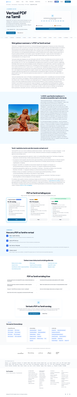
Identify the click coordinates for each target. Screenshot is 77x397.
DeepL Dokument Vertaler (32, 375)
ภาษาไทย (34, 365)
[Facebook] (68, 394)
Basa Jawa (17, 364)
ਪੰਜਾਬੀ (51, 364)
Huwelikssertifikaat (33, 332)
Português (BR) (57, 364)
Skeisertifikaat (41, 379)
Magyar (69, 362)
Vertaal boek (60, 338)
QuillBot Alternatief (31, 383)
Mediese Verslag (42, 374)
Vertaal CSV (61, 340)
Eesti (45, 362)
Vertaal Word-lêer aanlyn (52, 263)
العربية (10, 362)
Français (54, 362)
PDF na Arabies (10, 332)
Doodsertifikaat (41, 380)
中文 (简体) (60, 365)
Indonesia (6, 364)
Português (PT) (63, 364)
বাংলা (22, 362)
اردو (52, 365)
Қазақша (20, 364)
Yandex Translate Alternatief (32, 376)
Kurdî (27, 364)
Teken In (61, 1)
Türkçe (45, 365)
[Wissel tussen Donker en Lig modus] (46, 2)
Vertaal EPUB (54, 338)
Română (68, 364)
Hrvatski (65, 362)
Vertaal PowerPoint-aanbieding (35, 265)
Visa (45, 338)
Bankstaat (41, 385)
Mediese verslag (40, 338)
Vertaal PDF (54, 330)
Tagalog (42, 365)
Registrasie (68, 1)
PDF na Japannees (18, 336)
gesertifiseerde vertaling (54, 180)
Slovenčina (10, 365)
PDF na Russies (10, 336)
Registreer (11, 237)
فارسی (48, 362)
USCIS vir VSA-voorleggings (26, 185)
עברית (60, 362)
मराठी (32, 364)
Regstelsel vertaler (51, 266)
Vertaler (17, 1)
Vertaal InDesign (54, 340)
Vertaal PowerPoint (62, 336)
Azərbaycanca (14, 362)
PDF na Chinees (17, 332)
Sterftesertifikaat (32, 334)
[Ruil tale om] (52, 26)
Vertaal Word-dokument (61, 330)
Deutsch (35, 362)
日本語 (13, 364)
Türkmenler (38, 365)
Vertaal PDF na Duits (64, 376)
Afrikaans (6, 362)
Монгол (30, 364)
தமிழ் (28, 365)
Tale (22, 1)
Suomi (51, 362)
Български (19, 362)
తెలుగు (31, 365)
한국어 (24, 364)
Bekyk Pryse (44, 313)
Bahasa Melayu (36, 364)
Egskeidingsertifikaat (41, 332)
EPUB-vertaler (32, 263)
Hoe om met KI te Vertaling (54, 382)
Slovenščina (15, 365)
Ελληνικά (38, 362)
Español (42, 362)
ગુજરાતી (57, 362)
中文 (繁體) (64, 365)
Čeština (29, 362)
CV (39, 386)
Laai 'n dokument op (34, 313)
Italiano (10, 364)
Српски (21, 365)
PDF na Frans (17, 330)
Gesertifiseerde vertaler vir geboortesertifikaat (20, 266)
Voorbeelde (31, 1)
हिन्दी (62, 362)
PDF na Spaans (10, 330)
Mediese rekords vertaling (16, 263)
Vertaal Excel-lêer (55, 336)
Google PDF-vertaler (52, 265)
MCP (57, 1)
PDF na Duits (10, 334)
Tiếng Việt (55, 365)
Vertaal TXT (67, 340)
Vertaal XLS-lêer (15, 265)
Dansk (32, 362)
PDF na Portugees (17, 334)
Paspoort (39, 330)
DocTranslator (9, 371)
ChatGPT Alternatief (31, 372)
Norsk (46, 364)
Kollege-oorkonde (33, 336)
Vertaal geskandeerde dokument (57, 334)
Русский (6, 365)
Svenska (25, 365)
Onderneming (37, 1)
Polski (54, 364)
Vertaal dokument (12, 32)
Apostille (31, 340)
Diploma (38, 334)
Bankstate (39, 336)
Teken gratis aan (20, 32)
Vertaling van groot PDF (56, 332)
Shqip (19, 365)
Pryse (27, 1)
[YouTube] (70, 394)
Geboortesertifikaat (33, 330)
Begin (17, 219)
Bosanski (25, 362)
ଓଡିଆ (48, 364)
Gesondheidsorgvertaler (16, 268)
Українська (49, 365)
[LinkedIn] (65, 394)
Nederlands (42, 364)
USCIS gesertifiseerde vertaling (35, 266)
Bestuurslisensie (32, 338)
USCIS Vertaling (41, 373)
